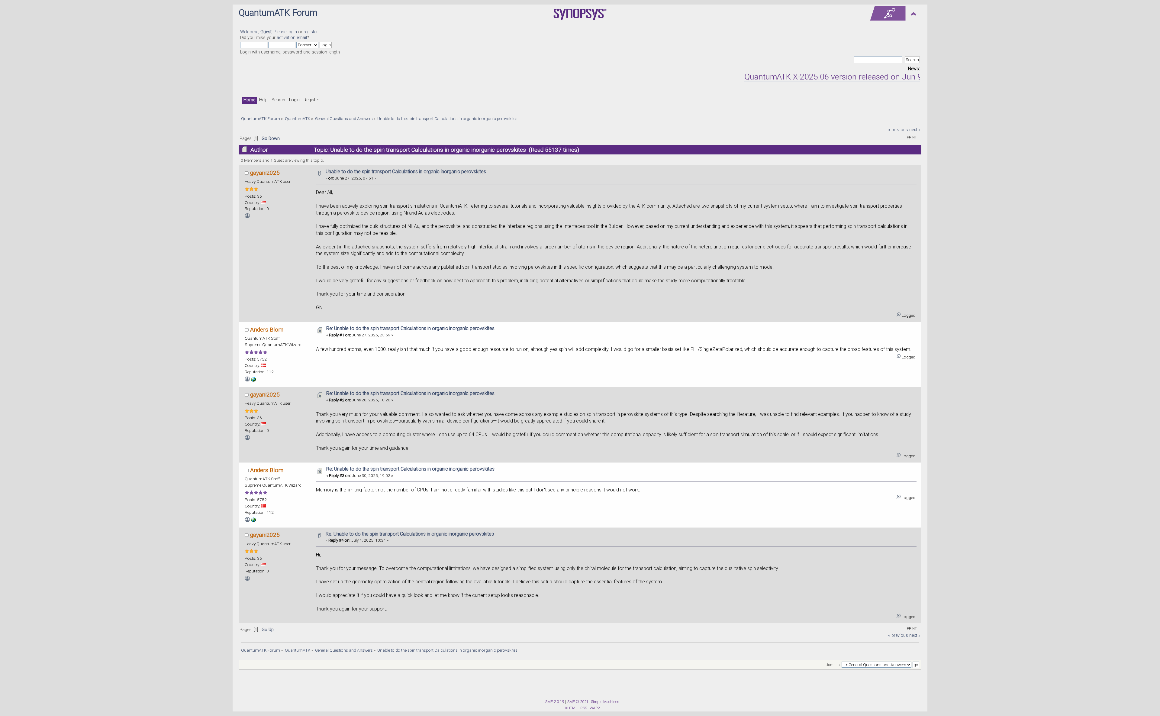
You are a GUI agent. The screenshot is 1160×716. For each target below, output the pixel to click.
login (292, 31)
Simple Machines (605, 701)
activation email (292, 37)
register (310, 31)
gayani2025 (265, 172)
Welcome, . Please (264, 31)
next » (914, 129)
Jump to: (833, 665)
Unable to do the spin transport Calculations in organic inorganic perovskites (406, 171)
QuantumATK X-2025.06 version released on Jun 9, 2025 (822, 77)
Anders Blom (266, 329)
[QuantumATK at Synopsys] (253, 380)
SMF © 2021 (577, 701)
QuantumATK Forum (278, 13)
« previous (898, 129)
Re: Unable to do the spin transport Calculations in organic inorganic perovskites (410, 328)
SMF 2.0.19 (554, 701)
